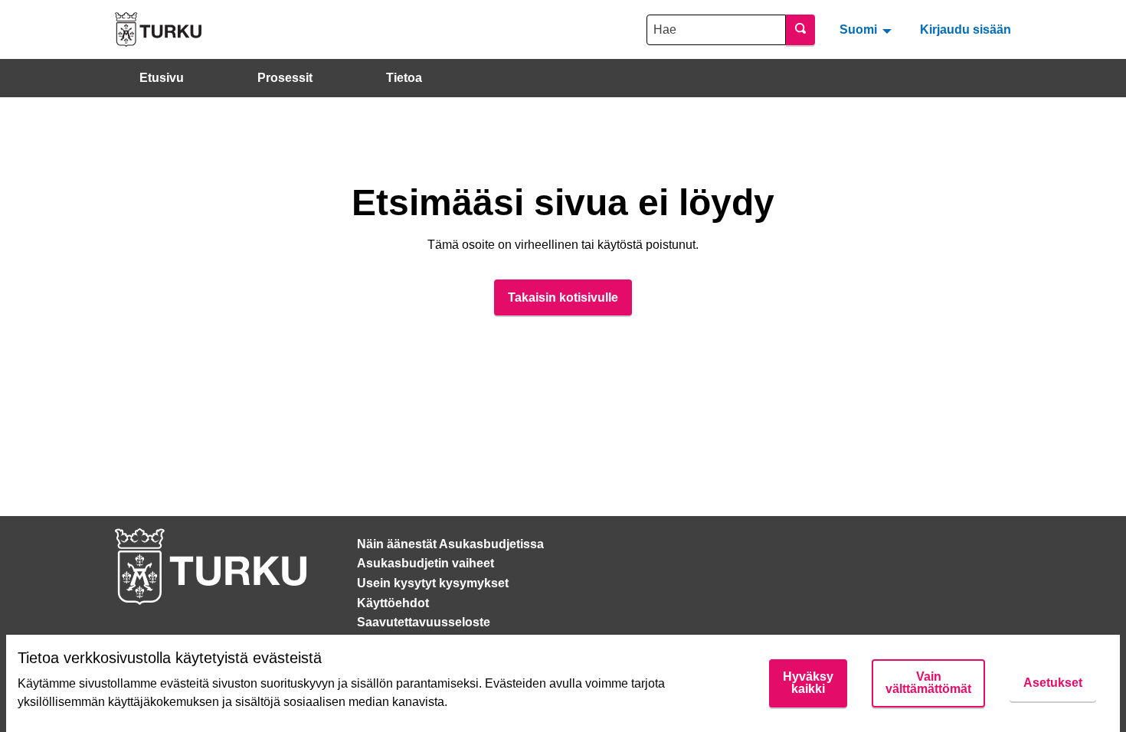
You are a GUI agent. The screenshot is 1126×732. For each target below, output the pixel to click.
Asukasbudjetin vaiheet (425, 563)
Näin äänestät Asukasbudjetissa (450, 544)
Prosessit (285, 77)
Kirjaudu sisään (965, 29)
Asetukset (1052, 682)
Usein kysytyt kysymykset (433, 583)
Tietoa (404, 77)
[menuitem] (867, 29)
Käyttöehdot (393, 602)
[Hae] (800, 30)
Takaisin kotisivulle (563, 297)
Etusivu (161, 77)
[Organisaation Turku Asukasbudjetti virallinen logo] (158, 29)
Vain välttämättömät (928, 682)
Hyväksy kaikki (808, 682)
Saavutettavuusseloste (423, 622)
